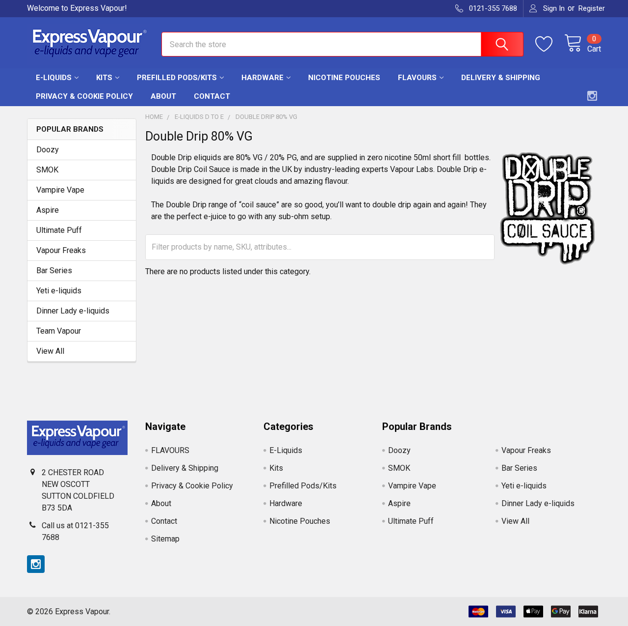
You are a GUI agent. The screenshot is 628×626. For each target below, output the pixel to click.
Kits (104, 77)
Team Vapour (58, 331)
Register (591, 8)
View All (50, 351)
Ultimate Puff (59, 230)
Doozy (47, 149)
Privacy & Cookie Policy (84, 96)
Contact (212, 96)
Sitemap (165, 538)
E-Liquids (54, 77)
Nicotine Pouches (344, 77)
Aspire (47, 210)
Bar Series (54, 270)
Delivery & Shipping (500, 77)
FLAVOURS (417, 77)
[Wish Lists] (549, 44)
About (163, 96)
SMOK (47, 169)
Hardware (262, 77)
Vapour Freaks (61, 250)
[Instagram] (592, 96)
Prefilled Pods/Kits (177, 77)
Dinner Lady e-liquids (72, 310)
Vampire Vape (60, 190)
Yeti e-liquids (58, 290)
